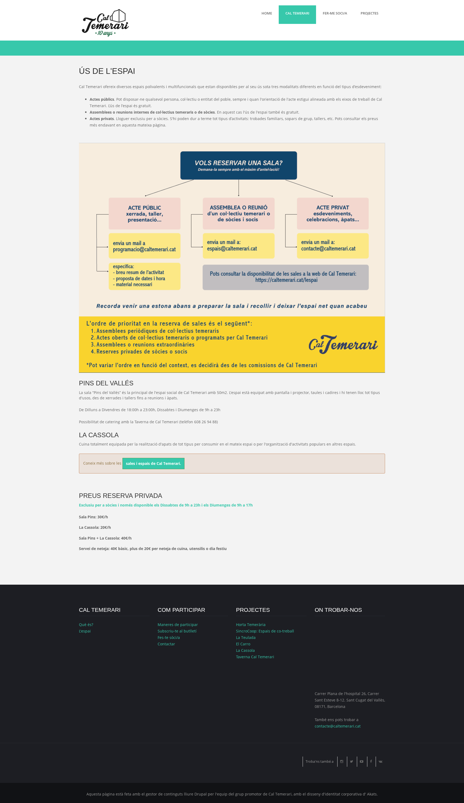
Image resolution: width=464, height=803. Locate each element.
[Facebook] (371, 761)
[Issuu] (380, 761)
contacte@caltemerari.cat (338, 726)
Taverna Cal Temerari (255, 656)
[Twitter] (351, 761)
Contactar (166, 643)
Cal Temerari (297, 13)
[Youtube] (361, 761)
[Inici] (104, 22)
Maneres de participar (178, 624)
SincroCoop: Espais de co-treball (265, 631)
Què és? (86, 624)
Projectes (369, 13)
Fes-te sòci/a (169, 637)
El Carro (243, 643)
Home (267, 13)
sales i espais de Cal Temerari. (153, 463)
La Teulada (246, 637)
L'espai (85, 631)
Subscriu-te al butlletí (177, 631)
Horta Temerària (251, 624)
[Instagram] (341, 761)
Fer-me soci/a (335, 13)
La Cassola (245, 650)
